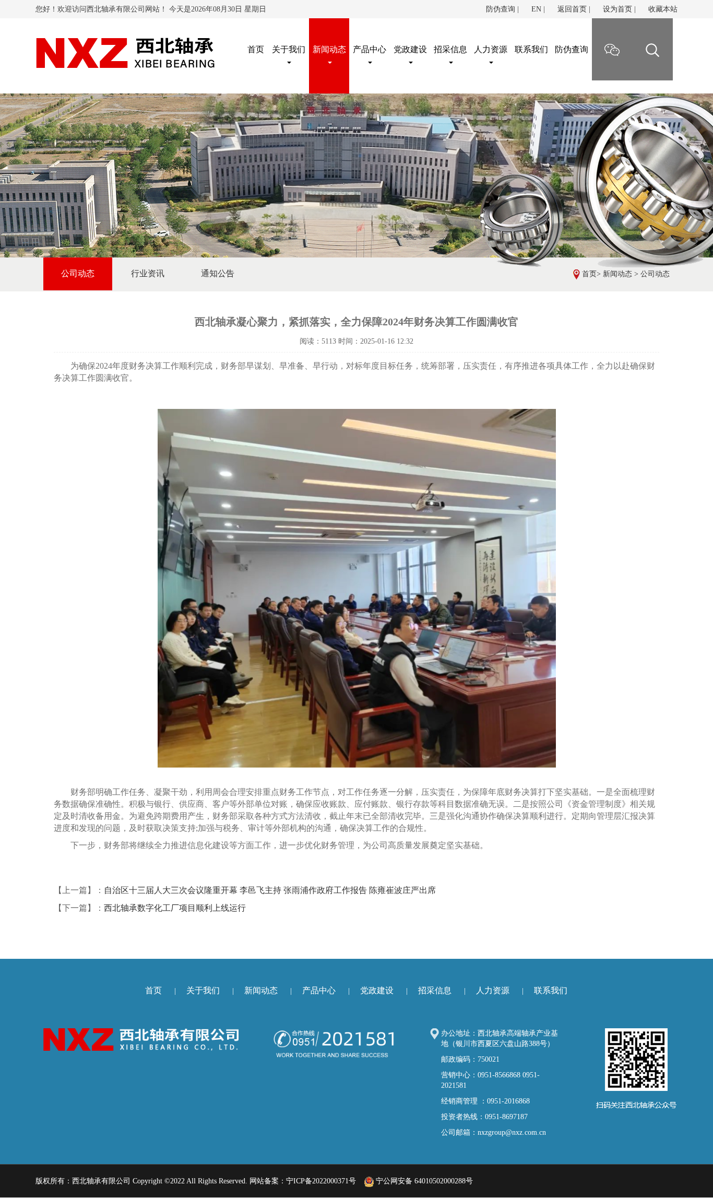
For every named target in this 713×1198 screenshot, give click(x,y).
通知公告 (217, 273)
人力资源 (490, 49)
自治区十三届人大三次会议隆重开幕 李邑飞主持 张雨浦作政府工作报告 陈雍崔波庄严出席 (270, 890)
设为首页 (617, 9)
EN (536, 9)
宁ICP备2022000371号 (321, 1181)
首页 (589, 274)
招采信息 (450, 49)
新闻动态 (329, 49)
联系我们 (531, 49)
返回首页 (572, 9)
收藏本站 (663, 9)
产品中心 (369, 49)
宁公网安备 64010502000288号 (423, 1181)
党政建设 (410, 49)
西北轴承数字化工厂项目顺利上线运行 (175, 907)
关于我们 (288, 49)
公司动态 (655, 274)
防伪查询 (500, 9)
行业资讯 (147, 273)
